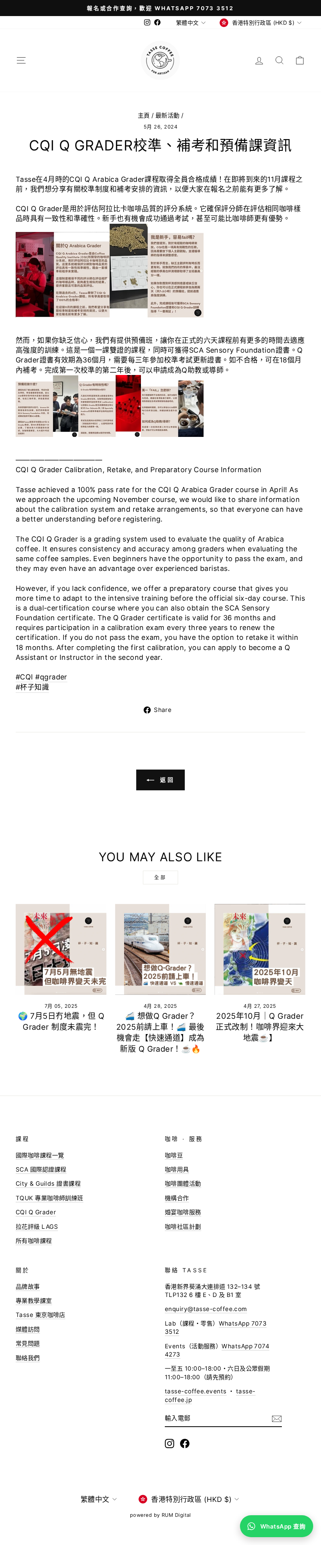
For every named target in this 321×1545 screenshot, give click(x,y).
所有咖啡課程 (34, 1240)
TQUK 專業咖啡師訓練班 (49, 1198)
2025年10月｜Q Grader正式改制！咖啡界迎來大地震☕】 (260, 1027)
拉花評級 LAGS (37, 1226)
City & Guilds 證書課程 (48, 1183)
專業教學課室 (34, 1300)
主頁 (144, 115)
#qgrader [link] (51, 677)
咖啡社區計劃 (183, 1226)
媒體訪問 (28, 1329)
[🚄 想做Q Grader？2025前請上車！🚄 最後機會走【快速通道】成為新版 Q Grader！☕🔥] (160, 949)
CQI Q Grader (36, 1212)
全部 (160, 877)
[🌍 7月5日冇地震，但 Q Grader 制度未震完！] (61, 949)
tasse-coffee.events (196, 1391)
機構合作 (177, 1198)
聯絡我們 (28, 1358)
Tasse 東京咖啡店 (40, 1315)
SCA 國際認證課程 (41, 1169)
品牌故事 (28, 1286)
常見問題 (28, 1343)
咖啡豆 (174, 1155)
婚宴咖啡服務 (183, 1212)
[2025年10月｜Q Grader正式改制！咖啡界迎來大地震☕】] (260, 949)
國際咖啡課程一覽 (40, 1155)
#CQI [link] (24, 677)
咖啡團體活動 (183, 1183)
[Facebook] (184, 1443)
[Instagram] (169, 1443)
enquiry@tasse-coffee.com (206, 1309)
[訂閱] (277, 1418)
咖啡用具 (177, 1169)
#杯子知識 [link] (32, 687)
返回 (166, 779)
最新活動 (167, 115)
